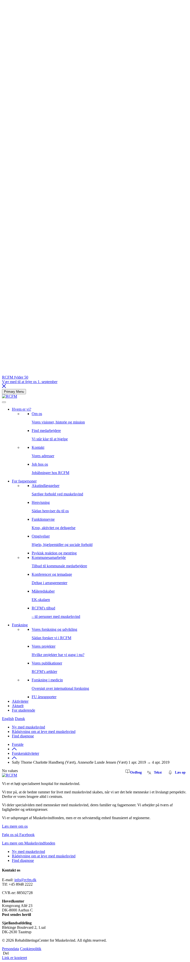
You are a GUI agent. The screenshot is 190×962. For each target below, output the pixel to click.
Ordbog (136, 772)
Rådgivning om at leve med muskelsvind (43, 731)
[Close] (4, 387)
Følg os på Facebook (18, 835)
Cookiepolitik (30, 949)
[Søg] (4, 402)
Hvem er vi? (21, 409)
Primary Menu (14, 391)
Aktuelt (18, 706)
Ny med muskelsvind (28, 727)
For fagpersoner (24, 481)
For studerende (23, 710)
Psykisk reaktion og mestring (54, 553)
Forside (18, 744)
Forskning (20, 625)
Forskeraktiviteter (25, 753)
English (8, 719)
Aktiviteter (20, 701)
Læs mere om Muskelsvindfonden (28, 843)
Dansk (20, 719)
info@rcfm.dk (25, 880)
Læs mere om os (15, 826)
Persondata (10, 949)
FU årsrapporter (44, 697)
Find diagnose (23, 736)
